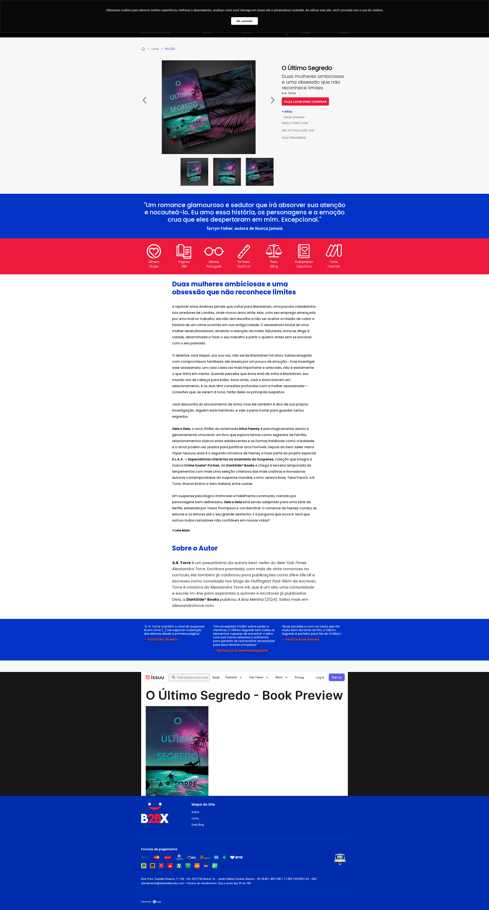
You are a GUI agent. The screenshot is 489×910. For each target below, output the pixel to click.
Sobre (195, 812)
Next (273, 100)
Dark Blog (198, 825)
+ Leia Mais (181, 530)
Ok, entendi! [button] (244, 21)
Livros (195, 818)
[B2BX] (143, 49)
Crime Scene (299, 123)
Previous (145, 100)
